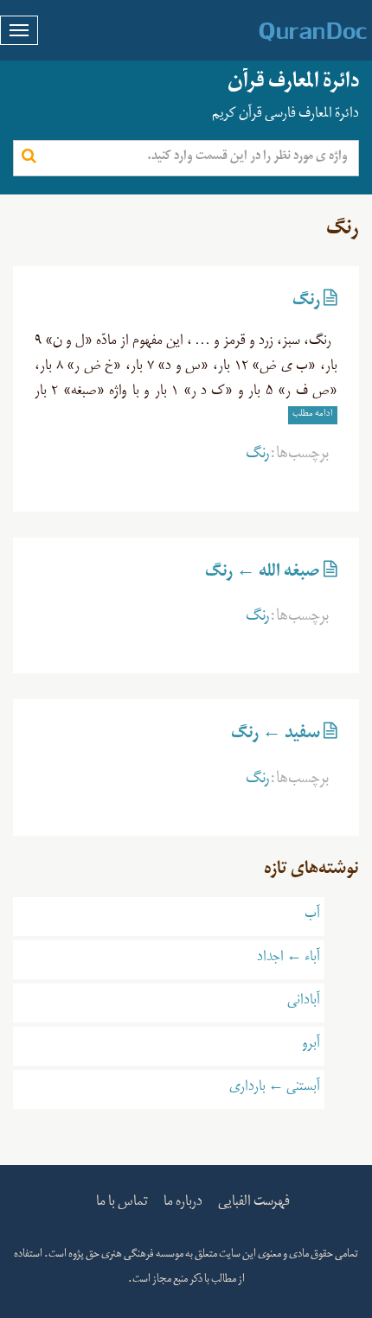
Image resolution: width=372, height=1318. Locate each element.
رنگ (306, 303)
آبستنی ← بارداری (274, 1089)
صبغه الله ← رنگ (262, 574)
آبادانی (303, 1002)
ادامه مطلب (312, 415)
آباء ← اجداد (288, 959)
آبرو (311, 1046)
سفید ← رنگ (275, 736)
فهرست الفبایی (254, 1204)
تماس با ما (122, 1204)
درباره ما (183, 1204)
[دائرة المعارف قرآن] (290, 32)
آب (312, 916)
